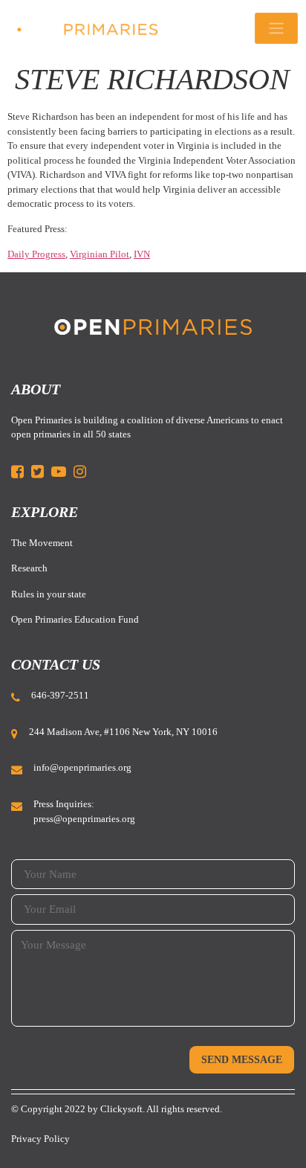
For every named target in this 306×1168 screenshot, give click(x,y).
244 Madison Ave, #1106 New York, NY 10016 (123, 731)
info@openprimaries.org (82, 767)
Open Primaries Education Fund (75, 619)
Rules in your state (48, 594)
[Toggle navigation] (276, 28)
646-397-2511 (60, 695)
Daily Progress (36, 254)
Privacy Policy (40, 1138)
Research (29, 568)
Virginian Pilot (99, 254)
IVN (142, 254)
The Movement (42, 542)
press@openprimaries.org (84, 818)
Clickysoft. (122, 1108)
